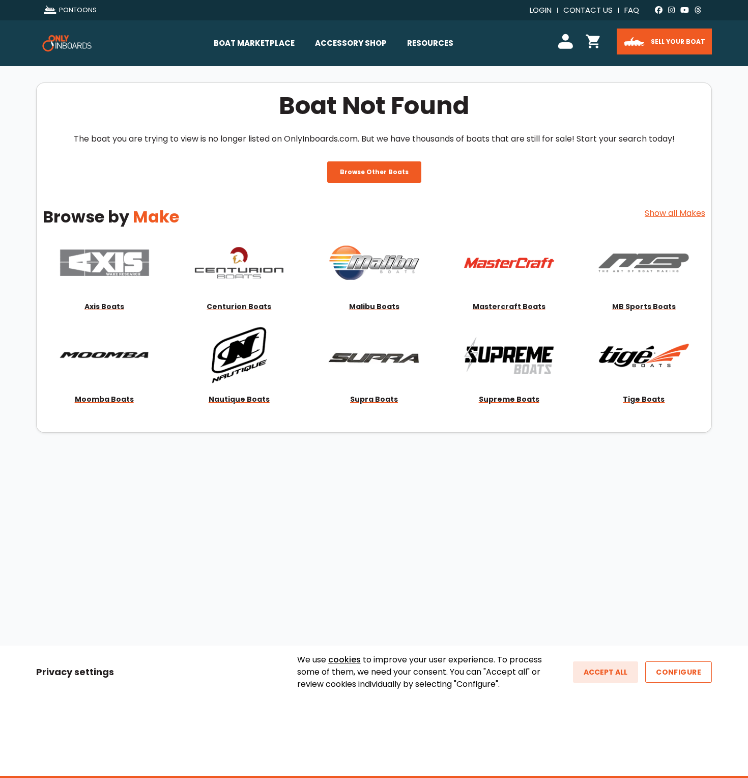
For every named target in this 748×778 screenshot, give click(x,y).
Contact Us (588, 10)
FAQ (631, 10)
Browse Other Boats (374, 172)
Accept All (605, 672)
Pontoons (78, 10)
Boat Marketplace (254, 43)
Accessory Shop (351, 43)
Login (541, 10)
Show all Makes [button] (675, 213)
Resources (430, 43)
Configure (678, 672)
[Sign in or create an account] (567, 40)
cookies (344, 659)
